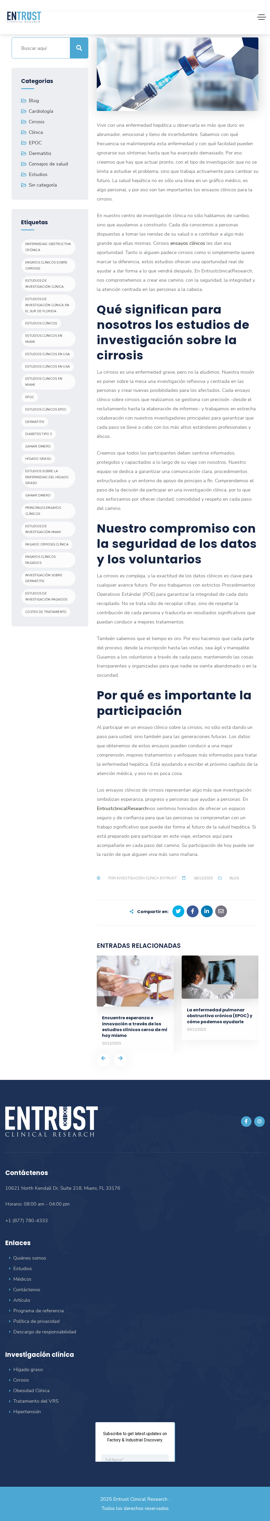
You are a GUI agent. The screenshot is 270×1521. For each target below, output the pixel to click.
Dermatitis (40, 153)
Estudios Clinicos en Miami (43, 382)
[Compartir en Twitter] (178, 911)
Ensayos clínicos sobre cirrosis (46, 265)
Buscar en (79, 47)
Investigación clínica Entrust (147, 878)
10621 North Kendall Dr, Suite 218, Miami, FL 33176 (62, 1188)
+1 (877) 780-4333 (26, 1220)
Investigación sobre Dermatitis (43, 578)
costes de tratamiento (45, 612)
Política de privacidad (36, 1321)
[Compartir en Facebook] (193, 911)
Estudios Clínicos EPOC (46, 409)
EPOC (35, 142)
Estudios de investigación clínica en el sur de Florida (47, 305)
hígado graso (38, 459)
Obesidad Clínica (31, 1390)
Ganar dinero (38, 446)
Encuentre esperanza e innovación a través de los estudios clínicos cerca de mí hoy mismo (134, 1027)
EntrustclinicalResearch (122, 808)
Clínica (36, 132)
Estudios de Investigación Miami (43, 529)
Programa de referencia (38, 1310)
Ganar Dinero (38, 495)
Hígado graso (28, 1369)
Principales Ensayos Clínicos (43, 511)
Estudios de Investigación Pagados (46, 596)
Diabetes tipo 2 (38, 434)
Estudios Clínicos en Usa (47, 354)
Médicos (22, 1279)
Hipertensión (27, 1411)
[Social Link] (246, 1121)
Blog (234, 878)
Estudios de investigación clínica (44, 284)
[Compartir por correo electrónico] (221, 911)
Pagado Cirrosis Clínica (47, 544)
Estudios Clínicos (41, 323)
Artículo (21, 1300)
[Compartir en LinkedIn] (207, 911)
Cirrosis (37, 121)
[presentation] (103, 1060)
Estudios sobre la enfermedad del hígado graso (47, 477)
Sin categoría (43, 185)
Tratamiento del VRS (36, 1401)
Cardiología (41, 111)
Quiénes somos (29, 1258)
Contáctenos (26, 1289)
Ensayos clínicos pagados (40, 560)
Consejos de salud (48, 163)
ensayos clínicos (187, 243)
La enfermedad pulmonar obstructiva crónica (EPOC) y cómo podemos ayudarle (219, 1016)
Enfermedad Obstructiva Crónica (48, 247)
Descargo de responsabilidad (44, 1331)
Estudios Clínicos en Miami (43, 339)
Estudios (38, 174)
